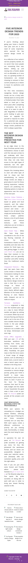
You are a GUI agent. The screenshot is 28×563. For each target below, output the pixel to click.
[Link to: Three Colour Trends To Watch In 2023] (19, 511)
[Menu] (22, 10)
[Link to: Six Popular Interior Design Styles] (9, 540)
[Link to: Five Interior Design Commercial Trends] (19, 530)
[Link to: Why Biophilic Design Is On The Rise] (19, 540)
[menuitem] (14, 0)
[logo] (12, 10)
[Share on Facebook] (6, 495)
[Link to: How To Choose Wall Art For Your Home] (9, 511)
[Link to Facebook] (17, 561)
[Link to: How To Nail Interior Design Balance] (19, 521)
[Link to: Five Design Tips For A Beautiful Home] (9, 521)
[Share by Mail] (21, 495)
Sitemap (17, 559)
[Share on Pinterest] (16, 495)
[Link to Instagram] (22, 561)
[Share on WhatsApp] (11, 495)
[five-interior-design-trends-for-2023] (14, 20)
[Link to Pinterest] (19, 561)
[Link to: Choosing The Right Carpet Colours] (9, 530)
